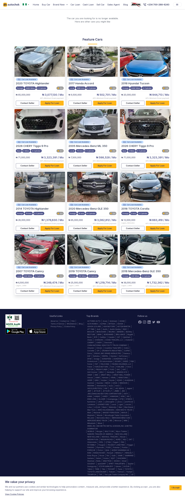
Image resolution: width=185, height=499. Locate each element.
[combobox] (26, 4)
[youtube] (158, 322)
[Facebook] (140, 322)
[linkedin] (149, 322)
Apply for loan (52, 103)
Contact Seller (27, 103)
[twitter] (153, 322)
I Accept (175, 487)
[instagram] (144, 322)
